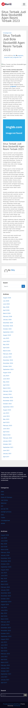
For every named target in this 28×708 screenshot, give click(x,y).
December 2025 (8, 322)
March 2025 (6, 350)
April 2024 (6, 385)
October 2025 (7, 329)
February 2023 (7, 425)
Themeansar (16, 705)
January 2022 (7, 441)
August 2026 (7, 298)
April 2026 (6, 310)
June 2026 (6, 304)
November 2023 (8, 400)
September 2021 (8, 447)
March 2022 (6, 435)
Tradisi (3, 517)
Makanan (3, 503)
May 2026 (6, 307)
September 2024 (8, 369)
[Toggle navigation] (24, 4)
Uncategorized (7, 33)
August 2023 (7, 410)
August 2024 (7, 372)
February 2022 (7, 438)
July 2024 (6, 375)
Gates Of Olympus (6, 497)
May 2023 (6, 419)
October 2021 (7, 444)
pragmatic (20, 55)
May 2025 (6, 344)
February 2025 (7, 354)
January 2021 (7, 453)
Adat (2, 491)
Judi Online (4, 500)
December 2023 (8, 397)
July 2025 (6, 338)
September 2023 (8, 407)
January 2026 (7, 319)
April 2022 (6, 431)
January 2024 (7, 394)
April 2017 (6, 456)
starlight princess (6, 512)
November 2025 (8, 326)
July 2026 (6, 301)
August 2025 (7, 335)
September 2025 (8, 332)
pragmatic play (8, 57)
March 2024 (6, 388)
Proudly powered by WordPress (11, 704)
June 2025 (6, 341)
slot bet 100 (4, 509)
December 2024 (8, 360)
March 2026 (6, 313)
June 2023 (6, 416)
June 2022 (6, 428)
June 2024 (6, 379)
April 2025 (6, 347)
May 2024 (6, 382)
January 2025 (7, 357)
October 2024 (7, 366)
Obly (14, 55)
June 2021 (6, 450)
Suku (2, 514)
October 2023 (7, 403)
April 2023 (6, 422)
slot (2, 506)
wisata (3, 523)
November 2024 (8, 363)
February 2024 (7, 391)
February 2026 (7, 316)
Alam (2, 494)
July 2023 (6, 413)
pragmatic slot (17, 57)
